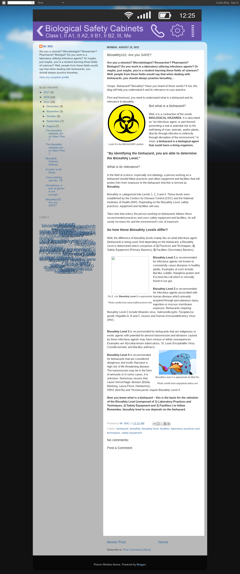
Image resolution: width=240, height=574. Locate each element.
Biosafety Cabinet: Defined (52, 161)
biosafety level (150, 428)
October (51, 116)
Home (163, 542)
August (51, 126)
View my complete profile (54, 77)
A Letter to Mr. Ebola (54, 171)
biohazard (122, 428)
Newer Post (116, 542)
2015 (47, 102)
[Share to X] (162, 424)
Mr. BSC (48, 46)
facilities (165, 428)
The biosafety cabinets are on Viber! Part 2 (55, 135)
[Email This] (154, 424)
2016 (47, 97)
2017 (47, 92)
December (53, 106)
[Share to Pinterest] (169, 424)
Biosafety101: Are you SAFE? (54, 202)
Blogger (141, 564)
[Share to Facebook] (165, 424)
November (53, 111)
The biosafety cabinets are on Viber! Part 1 (55, 149)
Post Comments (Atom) (137, 549)
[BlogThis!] (158, 424)
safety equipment (132, 432)
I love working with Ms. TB (54, 179)
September (53, 121)
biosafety (135, 428)
